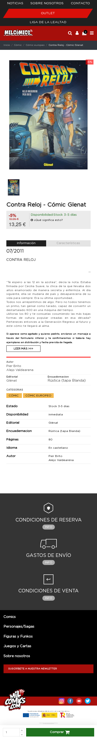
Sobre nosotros (47, 3)
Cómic (14, 395)
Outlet (48, 13)
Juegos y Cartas (17, 646)
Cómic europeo (38, 395)
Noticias (15, 3)
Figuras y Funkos (18, 636)
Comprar (57, 732)
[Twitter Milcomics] (88, 699)
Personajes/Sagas (19, 626)
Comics (10, 617)
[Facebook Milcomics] (70, 699)
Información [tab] (26, 243)
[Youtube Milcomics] (79, 699)
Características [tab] (68, 243)
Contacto (80, 3)
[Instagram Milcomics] (62, 699)
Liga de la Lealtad (48, 22)
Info (48, 527)
